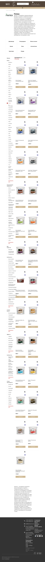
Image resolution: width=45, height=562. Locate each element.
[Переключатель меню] (22, 7)
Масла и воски (33, 41)
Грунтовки (11, 51)
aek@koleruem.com (30, 523)
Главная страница (9, 10)
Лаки (22, 46)
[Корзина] (32, 3)
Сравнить (34, 4)
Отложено (37, 4)
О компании (16, 0)
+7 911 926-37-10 (14, 5)
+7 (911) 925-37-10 (29, 520)
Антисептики (34, 46)
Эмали (11, 46)
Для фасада (11, 41)
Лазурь (22, 51)
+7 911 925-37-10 (14, 3)
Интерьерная (22, 41)
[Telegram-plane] (35, 536)
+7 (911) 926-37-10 (29, 521)
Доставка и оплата (9, 0)
